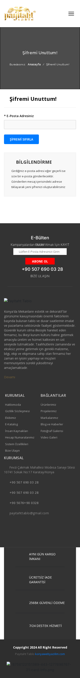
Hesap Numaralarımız (19, 437)
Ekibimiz (10, 418)
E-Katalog (11, 424)
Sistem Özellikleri (16, 444)
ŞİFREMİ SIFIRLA (21, 139)
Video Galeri (49, 437)
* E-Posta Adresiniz (19, 116)
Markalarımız (49, 418)
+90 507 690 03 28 (24, 482)
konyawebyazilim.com (50, 654)
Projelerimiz (49, 411)
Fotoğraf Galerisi (52, 431)
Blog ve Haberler (52, 424)
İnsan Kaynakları (16, 431)
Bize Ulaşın (12, 451)
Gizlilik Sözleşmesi (17, 411)
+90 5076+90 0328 (24, 503)
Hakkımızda (13, 405)
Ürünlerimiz (48, 405)
